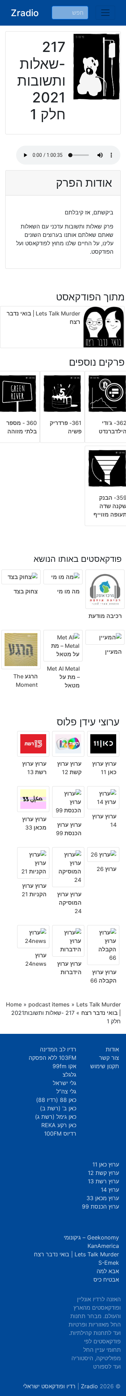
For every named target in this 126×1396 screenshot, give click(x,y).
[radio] (63, 617)
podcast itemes (49, 1004)
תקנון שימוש (104, 1066)
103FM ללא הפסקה (52, 1057)
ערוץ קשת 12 (103, 1172)
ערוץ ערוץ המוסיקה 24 (69, 903)
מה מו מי (68, 591)
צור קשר (109, 1057)
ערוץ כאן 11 (105, 1164)
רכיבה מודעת (105, 615)
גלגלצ (69, 1074)
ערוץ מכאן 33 (102, 1198)
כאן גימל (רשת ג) (55, 1116)
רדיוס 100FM (60, 1133)
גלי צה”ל (66, 1091)
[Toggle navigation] (105, 13)
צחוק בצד (26, 591)
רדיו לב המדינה (58, 1049)
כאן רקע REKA (58, 1125)
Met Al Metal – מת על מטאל (63, 677)
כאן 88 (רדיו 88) (56, 1099)
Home (14, 1004)
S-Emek (108, 1262)
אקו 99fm (64, 1066)
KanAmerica (103, 1245)
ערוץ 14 (110, 1189)
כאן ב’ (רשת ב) (58, 1108)
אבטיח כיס (106, 1279)
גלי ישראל (64, 1082)
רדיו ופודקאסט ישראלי (49, 1386)
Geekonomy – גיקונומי (91, 1237)
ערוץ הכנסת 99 (100, 1206)
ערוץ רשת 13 (103, 1181)
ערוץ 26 (107, 868)
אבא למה (108, 1271)
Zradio (25, 12)
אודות (112, 1049)
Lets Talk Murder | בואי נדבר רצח (76, 1254)
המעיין (113, 651)
